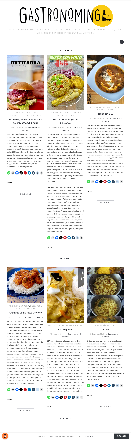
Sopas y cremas (105, 110)
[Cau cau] (105, 295)
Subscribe (121, 436)
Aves (71, 325)
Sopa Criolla (105, 114)
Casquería (100, 325)
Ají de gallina (65, 329)
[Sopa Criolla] (105, 79)
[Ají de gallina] (65, 295)
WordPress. (53, 437)
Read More (25, 194)
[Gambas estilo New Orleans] (25, 285)
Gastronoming (32, 127)
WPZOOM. (90, 437)
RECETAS (37, 115)
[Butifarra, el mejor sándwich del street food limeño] (25, 82)
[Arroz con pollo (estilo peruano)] (65, 82)
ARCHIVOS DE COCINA (22, 113)
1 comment (39, 317)
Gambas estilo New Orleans (25, 312)
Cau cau (105, 329)
